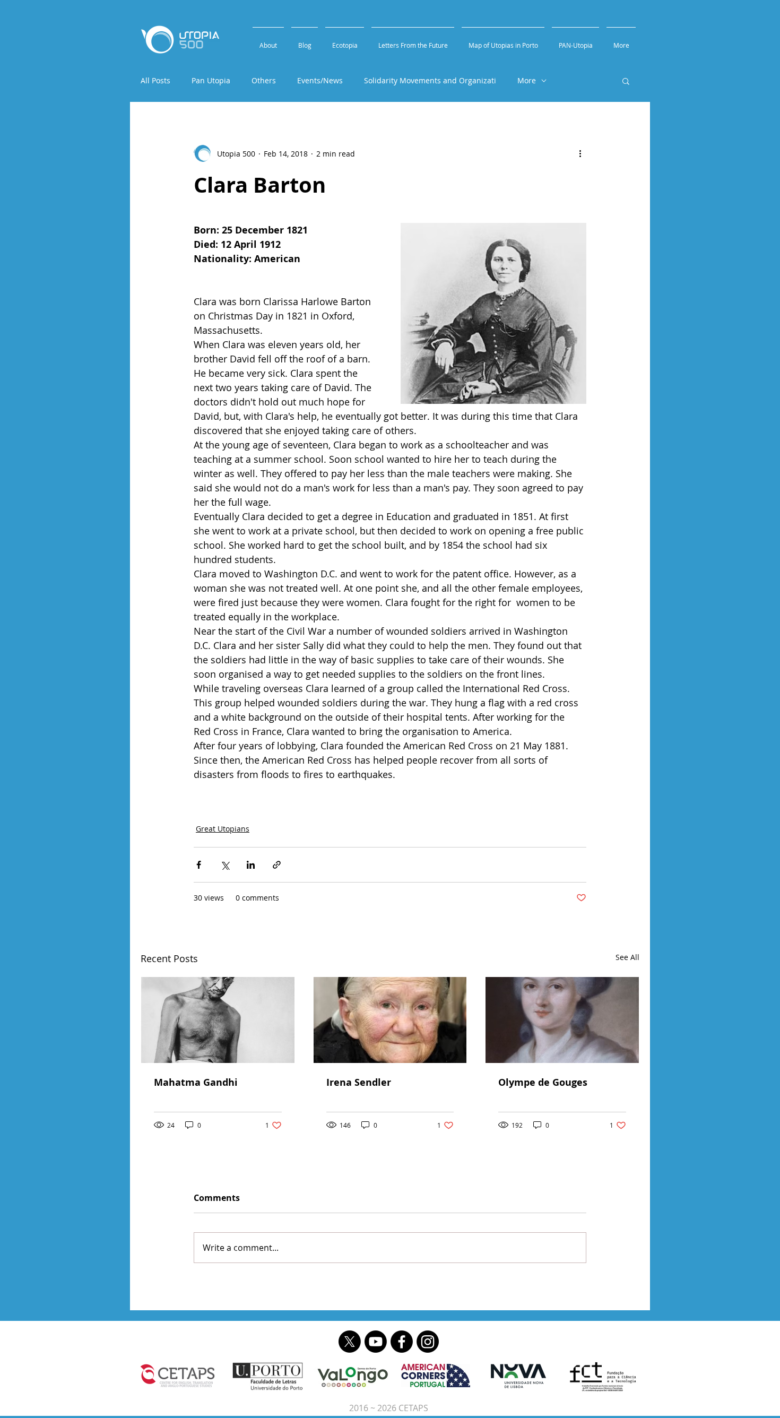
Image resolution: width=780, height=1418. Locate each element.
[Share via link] (277, 865)
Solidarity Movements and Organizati (430, 80)
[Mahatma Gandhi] (217, 1020)
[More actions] (580, 153)
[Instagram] (428, 1341)
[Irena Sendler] (390, 1020)
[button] (626, 80)
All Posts (155, 80)
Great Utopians (222, 829)
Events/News (320, 80)
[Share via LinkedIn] (251, 865)
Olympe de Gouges (542, 1082)
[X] (350, 1341)
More (526, 80)
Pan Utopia (211, 80)
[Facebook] (402, 1341)
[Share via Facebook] (199, 865)
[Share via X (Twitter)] (225, 865)
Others (264, 80)
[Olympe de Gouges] (562, 1020)
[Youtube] (376, 1341)
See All (627, 957)
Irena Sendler (358, 1082)
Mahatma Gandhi (196, 1082)
